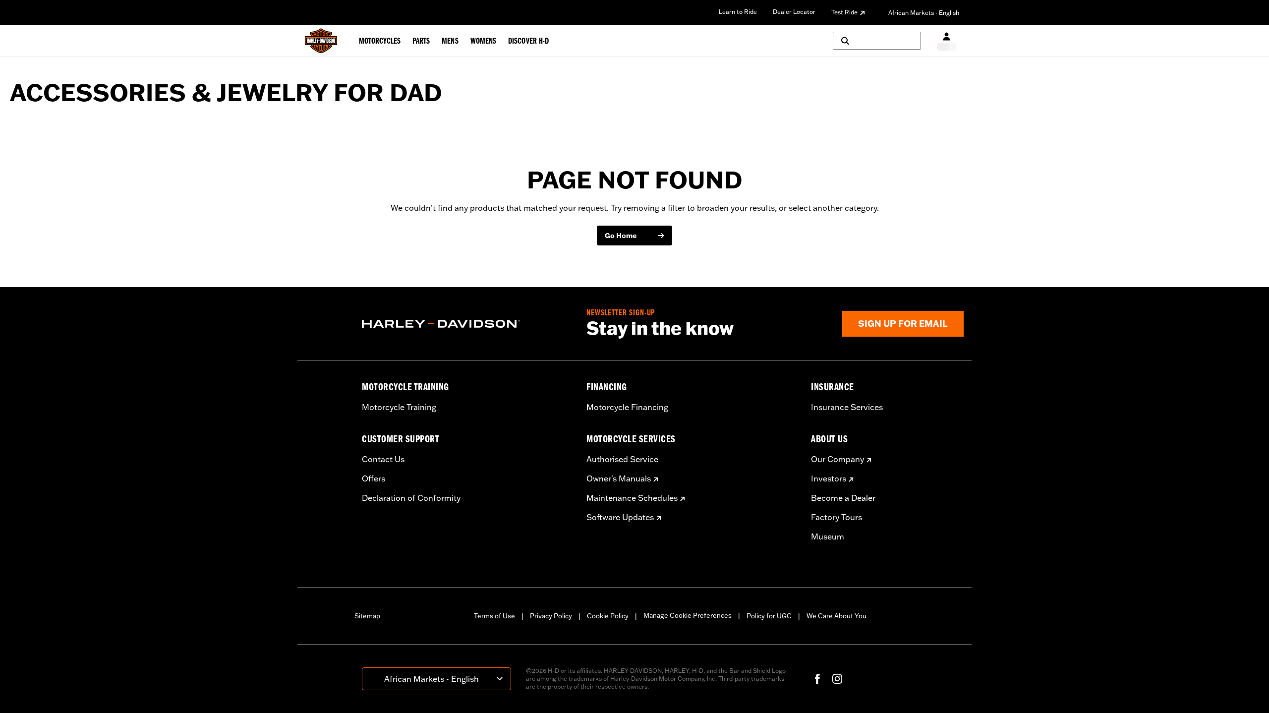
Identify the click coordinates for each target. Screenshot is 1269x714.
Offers (373, 478)
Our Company (837, 459)
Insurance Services (847, 407)
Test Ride (844, 12)
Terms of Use (494, 616)
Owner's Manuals (618, 478)
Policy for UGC (769, 616)
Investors (828, 478)
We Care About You (836, 616)
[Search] (877, 41)
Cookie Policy (608, 616)
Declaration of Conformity (411, 498)
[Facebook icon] (817, 679)
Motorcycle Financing (627, 407)
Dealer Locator (794, 11)
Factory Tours (836, 517)
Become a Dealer (843, 498)
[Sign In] (946, 41)
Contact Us (383, 459)
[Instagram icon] (837, 679)
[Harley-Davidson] (466, 324)
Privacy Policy (551, 616)
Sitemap (367, 616)
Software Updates (620, 517)
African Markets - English (923, 12)
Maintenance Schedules (632, 498)
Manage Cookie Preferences (687, 615)
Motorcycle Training (399, 407)
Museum (827, 536)
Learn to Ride (738, 11)
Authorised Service (622, 459)
